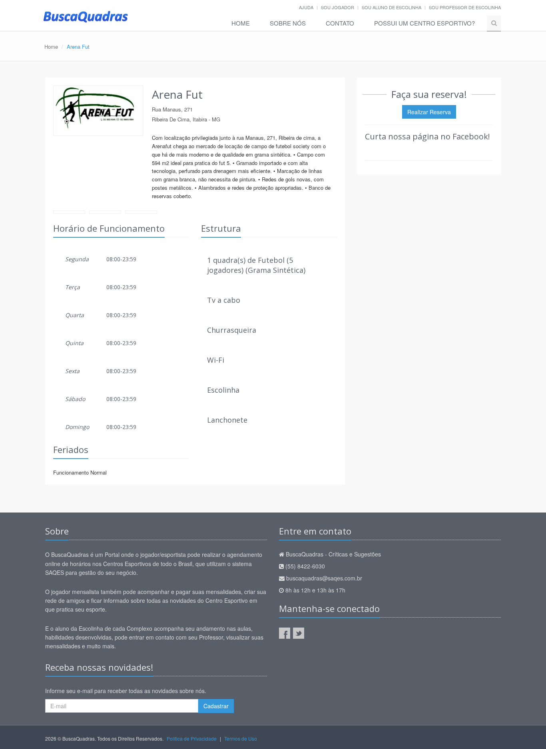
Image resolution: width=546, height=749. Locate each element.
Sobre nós (288, 23)
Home (240, 23)
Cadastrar (216, 706)
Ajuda (306, 7)
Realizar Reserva (429, 112)
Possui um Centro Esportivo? (424, 23)
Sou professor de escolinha (465, 7)
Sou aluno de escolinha (391, 7)
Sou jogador (337, 7)
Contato (340, 23)
